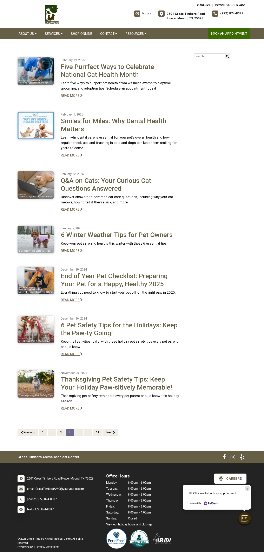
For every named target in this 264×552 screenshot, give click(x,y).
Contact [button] (107, 34)
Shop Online (81, 34)
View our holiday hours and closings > (130, 524)
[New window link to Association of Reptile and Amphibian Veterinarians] (163, 538)
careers (234, 478)
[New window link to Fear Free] (117, 538)
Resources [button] (135, 34)
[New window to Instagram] (233, 458)
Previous (29, 432)
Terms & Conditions (47, 546)
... (52, 432)
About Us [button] (27, 34)
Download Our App (230, 5)
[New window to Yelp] (242, 458)
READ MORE (70, 95)
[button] (244, 518)
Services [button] (53, 34)
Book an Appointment (229, 33)
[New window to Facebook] (224, 458)
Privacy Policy (25, 546)
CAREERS (203, 5)
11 (97, 432)
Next (109, 432)
